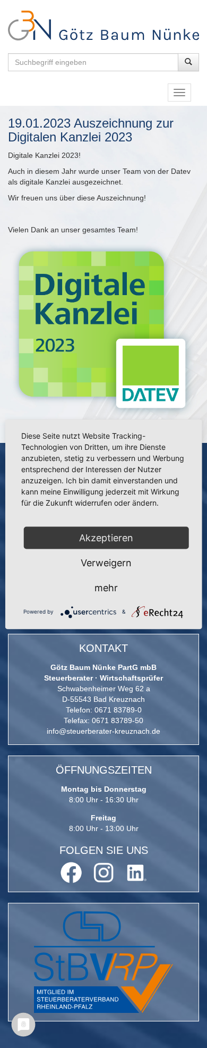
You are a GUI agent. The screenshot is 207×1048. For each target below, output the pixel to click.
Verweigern (106, 562)
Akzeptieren (106, 537)
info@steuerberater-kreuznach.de (103, 731)
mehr (106, 587)
